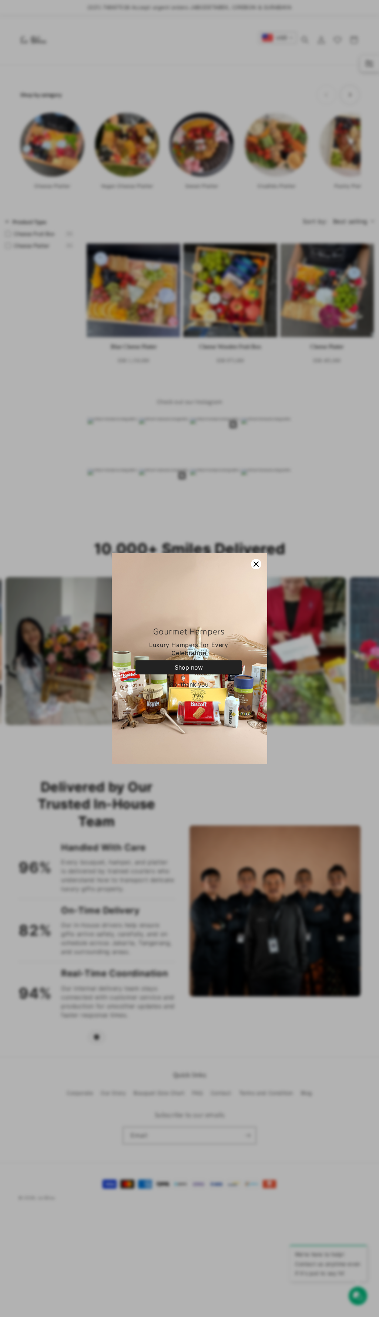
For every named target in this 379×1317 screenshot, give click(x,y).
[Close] (256, 564)
